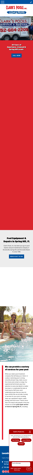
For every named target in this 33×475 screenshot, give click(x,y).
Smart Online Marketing (17, 469)
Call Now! (21, 443)
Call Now (16, 55)
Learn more (17, 287)
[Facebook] (5, 472)
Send (28, 468)
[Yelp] (8, 472)
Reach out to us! (16, 256)
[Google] (3, 472)
